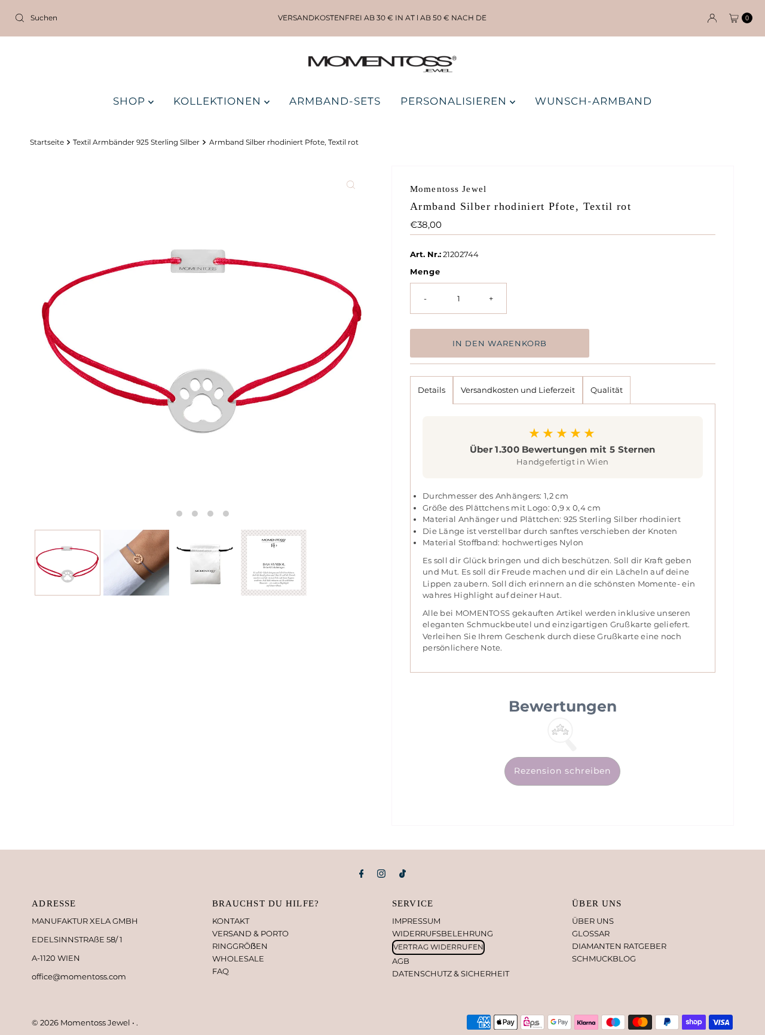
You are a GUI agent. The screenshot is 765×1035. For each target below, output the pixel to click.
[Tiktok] (402, 874)
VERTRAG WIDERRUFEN (438, 946)
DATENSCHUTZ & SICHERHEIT (450, 973)
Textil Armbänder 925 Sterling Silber (136, 142)
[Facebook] (361, 874)
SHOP (130, 101)
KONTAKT (230, 921)
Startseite (47, 142)
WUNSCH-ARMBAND (593, 101)
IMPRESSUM (416, 921)
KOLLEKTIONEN (218, 101)
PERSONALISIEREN (455, 101)
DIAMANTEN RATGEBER (619, 946)
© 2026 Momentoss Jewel (82, 1022)
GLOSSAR (591, 933)
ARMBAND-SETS (335, 101)
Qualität (606, 390)
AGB (400, 961)
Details (431, 390)
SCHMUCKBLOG (604, 958)
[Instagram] (381, 874)
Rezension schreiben (562, 770)
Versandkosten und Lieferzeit (518, 390)
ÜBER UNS (593, 921)
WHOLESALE (238, 958)
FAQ (220, 971)
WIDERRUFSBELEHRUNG (442, 933)
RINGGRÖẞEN (240, 946)
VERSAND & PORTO (250, 933)
